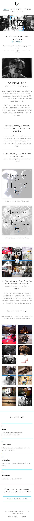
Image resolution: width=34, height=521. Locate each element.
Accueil (6, 9)
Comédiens (27, 9)
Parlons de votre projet (17, 498)
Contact (20, 11)
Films (12, 9)
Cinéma (13, 11)
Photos (18, 9)
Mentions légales (13, 516)
